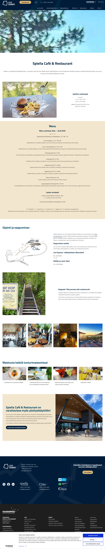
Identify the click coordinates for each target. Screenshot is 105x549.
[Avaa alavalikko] (91, 2)
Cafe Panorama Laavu (30, 529)
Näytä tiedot (21, 546)
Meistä (76, 517)
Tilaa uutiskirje (88, 472)
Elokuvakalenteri (64, 8)
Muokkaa (92, 539)
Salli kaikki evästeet (93, 535)
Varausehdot (93, 519)
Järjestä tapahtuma (52, 8)
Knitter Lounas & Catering (56, 525)
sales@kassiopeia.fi (26, 470)
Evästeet (92, 523)
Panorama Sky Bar (29, 527)
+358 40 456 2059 (26, 468)
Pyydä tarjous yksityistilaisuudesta (16, 427)
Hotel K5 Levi (27, 521)
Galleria (92, 8)
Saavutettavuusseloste (96, 527)
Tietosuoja (93, 517)
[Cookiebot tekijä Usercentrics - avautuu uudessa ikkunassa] (9, 546)
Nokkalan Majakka (53, 521)
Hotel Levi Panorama (30, 519)
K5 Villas (26, 523)
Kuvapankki (78, 531)
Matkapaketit (93, 525)
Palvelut (74, 8)
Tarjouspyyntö (25, 2)
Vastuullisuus (83, 8)
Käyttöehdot (93, 521)
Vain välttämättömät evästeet (93, 543)
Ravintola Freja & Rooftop (56, 523)
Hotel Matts (52, 519)
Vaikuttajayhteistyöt (80, 527)
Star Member (78, 519)
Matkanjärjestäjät (79, 525)
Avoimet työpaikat (80, 523)
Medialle (77, 529)
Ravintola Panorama (29, 525)
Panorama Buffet (28, 531)
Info (98, 8)
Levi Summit (40, 8)
